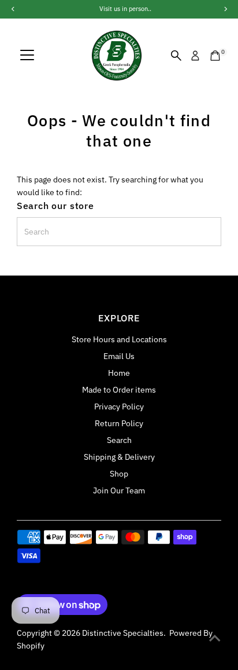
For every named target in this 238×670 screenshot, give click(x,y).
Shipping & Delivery (119, 457)
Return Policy (119, 423)
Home (119, 373)
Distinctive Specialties (122, 633)
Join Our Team (119, 490)
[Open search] (176, 55)
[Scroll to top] (214, 638)
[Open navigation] (27, 55)
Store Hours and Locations (119, 339)
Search (119, 440)
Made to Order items (119, 390)
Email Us (119, 356)
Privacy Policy (119, 406)
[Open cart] (215, 55)
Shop (119, 473)
